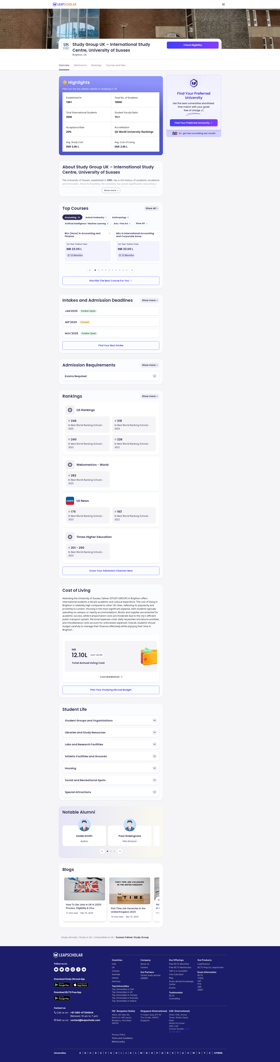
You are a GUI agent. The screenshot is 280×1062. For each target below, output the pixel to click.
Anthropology (120, 217)
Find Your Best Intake (110, 345)
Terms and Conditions (122, 1038)
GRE (199, 987)
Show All (140, 223)
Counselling (174, 998)
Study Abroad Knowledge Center (181, 982)
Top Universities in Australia (125, 998)
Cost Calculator (176, 974)
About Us (144, 964)
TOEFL (200, 978)
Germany (116, 981)
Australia (116, 974)
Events (172, 987)
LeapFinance (203, 964)
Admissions (80, 65)
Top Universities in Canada (124, 995)
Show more (149, 300)
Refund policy (118, 1041)
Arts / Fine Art (122, 223)
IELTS (171, 995)
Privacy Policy (118, 1034)
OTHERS (218, 1053)
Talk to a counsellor (178, 971)
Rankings (96, 65)
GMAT (200, 990)
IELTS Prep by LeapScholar (210, 967)
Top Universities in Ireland (124, 1001)
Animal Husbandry (96, 217)
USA (114, 964)
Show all (151, 208)
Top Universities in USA (123, 989)
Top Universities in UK (122, 992)
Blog (171, 978)
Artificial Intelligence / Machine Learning (86, 223)
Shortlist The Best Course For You (109, 280)
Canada (115, 971)
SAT (199, 981)
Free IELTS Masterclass (180, 967)
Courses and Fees (116, 65)
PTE (199, 984)
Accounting (72, 217)
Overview (64, 65)
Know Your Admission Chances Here (111, 570)
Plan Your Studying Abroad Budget (111, 689)
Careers (144, 967)
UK (113, 967)
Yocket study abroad (150, 975)
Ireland (115, 978)
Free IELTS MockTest (179, 964)
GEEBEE (144, 978)
